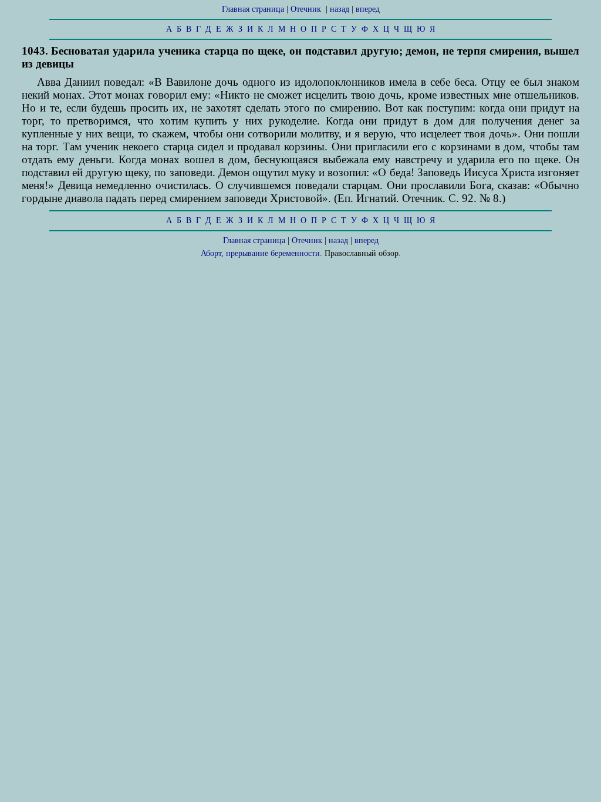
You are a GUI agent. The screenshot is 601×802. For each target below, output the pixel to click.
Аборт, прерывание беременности (260, 253)
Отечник (306, 9)
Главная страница (253, 9)
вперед (368, 9)
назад (339, 9)
